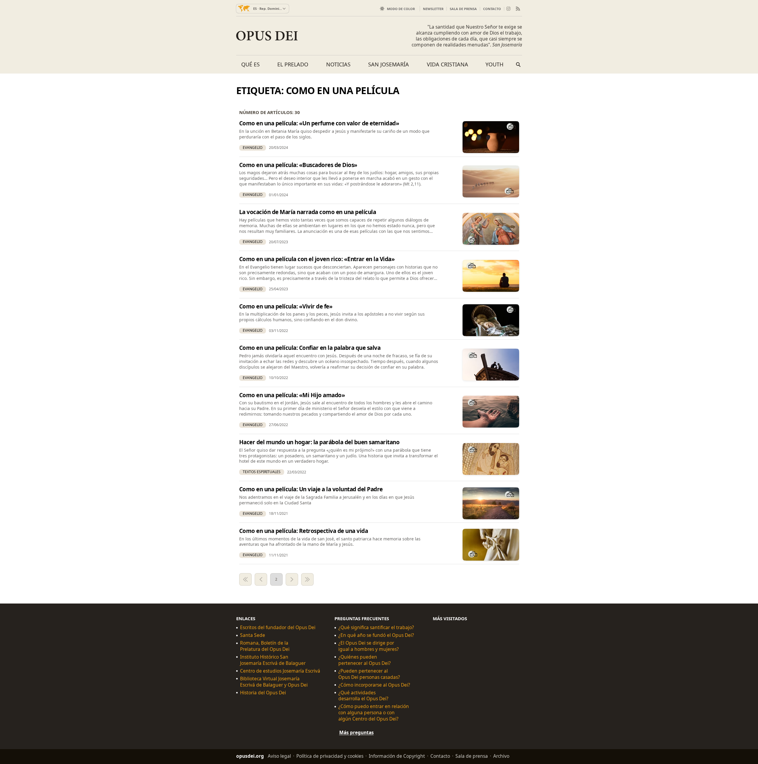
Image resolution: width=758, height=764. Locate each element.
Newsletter (433, 9)
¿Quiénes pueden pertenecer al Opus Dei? (364, 660)
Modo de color (401, 9)
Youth (494, 64)
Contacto (492, 9)
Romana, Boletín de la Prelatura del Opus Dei (264, 646)
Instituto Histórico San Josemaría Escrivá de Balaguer (273, 660)
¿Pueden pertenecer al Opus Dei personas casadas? (369, 674)
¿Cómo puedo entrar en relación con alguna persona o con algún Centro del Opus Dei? (373, 713)
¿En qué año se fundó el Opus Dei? (376, 635)
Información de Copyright (397, 756)
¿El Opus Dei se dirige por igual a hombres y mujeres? (368, 646)
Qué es (250, 64)
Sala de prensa (463, 9)
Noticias (338, 64)
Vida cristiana (447, 64)
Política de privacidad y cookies (329, 756)
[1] (245, 579)
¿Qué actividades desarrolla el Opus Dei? (363, 696)
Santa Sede (252, 635)
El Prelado (292, 64)
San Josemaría (388, 64)
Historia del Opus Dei (263, 693)
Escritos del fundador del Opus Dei (277, 628)
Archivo (501, 756)
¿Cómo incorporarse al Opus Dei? (374, 685)
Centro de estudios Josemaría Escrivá (280, 671)
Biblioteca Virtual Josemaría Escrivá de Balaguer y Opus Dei (274, 682)
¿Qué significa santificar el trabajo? (376, 628)
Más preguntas (356, 732)
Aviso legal (279, 756)
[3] (292, 579)
